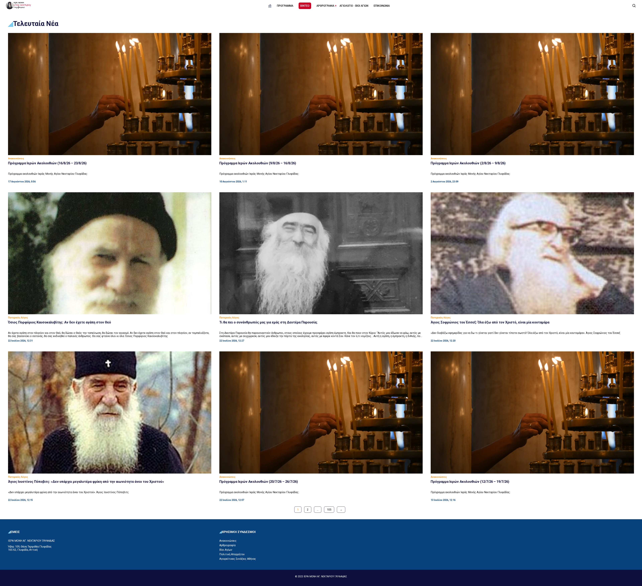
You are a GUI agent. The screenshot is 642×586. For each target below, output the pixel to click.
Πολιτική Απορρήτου (232, 554)
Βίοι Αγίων (225, 549)
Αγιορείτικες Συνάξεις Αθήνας (237, 558)
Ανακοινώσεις (228, 540)
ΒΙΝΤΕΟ (304, 5)
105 (329, 509)
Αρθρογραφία (227, 545)
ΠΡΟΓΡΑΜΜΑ (285, 5)
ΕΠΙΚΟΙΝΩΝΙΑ (382, 5)
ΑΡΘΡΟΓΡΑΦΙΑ (325, 5)
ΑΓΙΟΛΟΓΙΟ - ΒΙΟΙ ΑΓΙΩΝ (354, 5)
